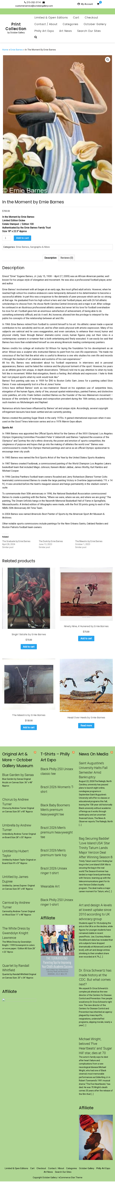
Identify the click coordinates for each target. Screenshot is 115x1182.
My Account (87, 4)
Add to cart (22, 238)
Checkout (91, 17)
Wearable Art (50, 886)
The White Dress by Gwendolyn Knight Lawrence (16, 933)
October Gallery (95, 24)
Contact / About (46, 24)
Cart (76, 17)
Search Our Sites (89, 31)
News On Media (93, 754)
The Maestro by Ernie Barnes (88, 541)
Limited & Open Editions (51, 17)
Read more (86, 725)
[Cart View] (98, 4)
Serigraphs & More (40, 247)
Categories (70, 24)
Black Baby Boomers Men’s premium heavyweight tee (55, 809)
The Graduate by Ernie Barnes (16, 541)
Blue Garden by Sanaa (18, 775)
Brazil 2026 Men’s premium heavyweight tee (57, 832)
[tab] (50, 258)
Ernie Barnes (16, 49)
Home (5, 49)
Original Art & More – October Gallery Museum (17, 759)
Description (50, 257)
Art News (65, 31)
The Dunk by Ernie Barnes (51, 541)
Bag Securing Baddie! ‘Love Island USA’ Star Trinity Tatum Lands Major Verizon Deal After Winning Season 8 (95, 848)
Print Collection (16, 26)
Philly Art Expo (44, 31)
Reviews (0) (66, 257)
